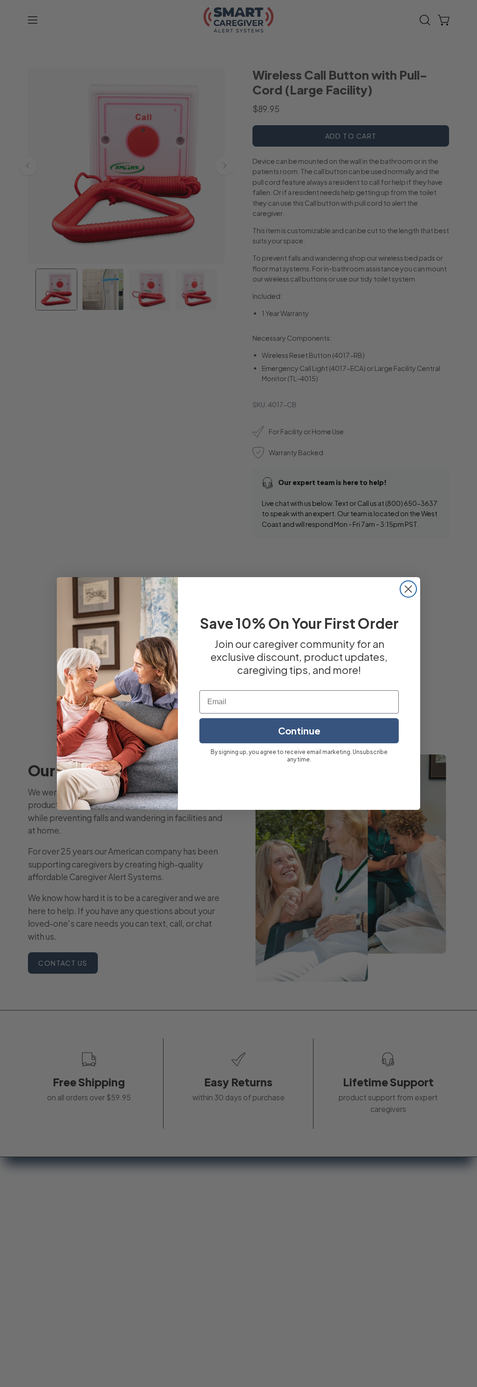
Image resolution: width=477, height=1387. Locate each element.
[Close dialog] (408, 589)
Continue (299, 730)
